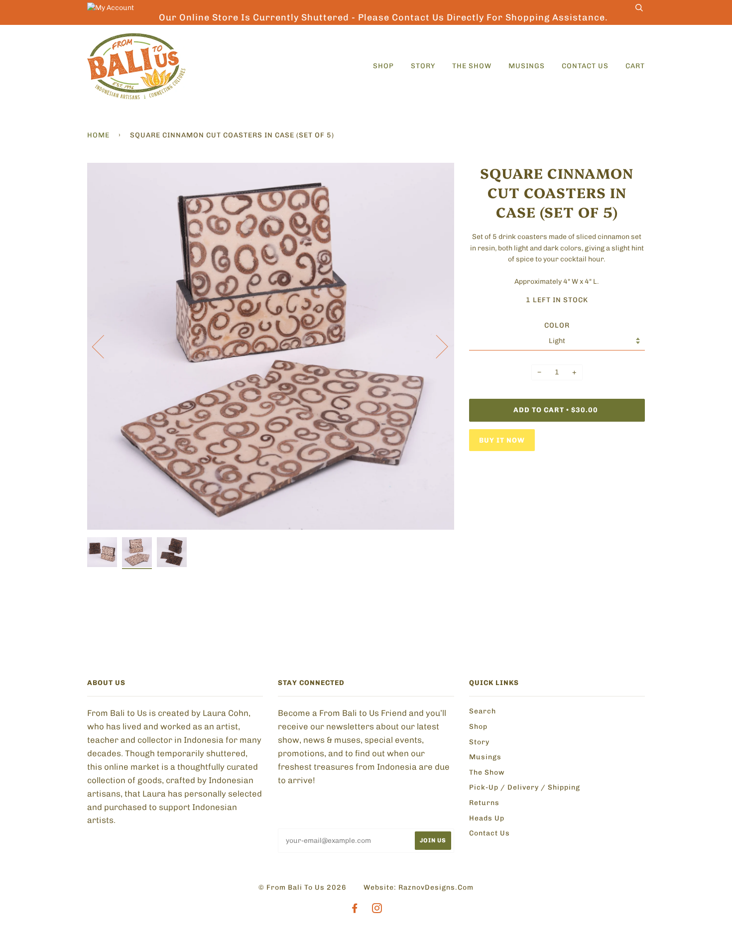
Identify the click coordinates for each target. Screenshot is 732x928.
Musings (526, 66)
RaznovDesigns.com (436, 887)
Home (98, 135)
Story (423, 66)
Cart (635, 66)
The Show (471, 66)
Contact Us (585, 66)
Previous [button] (104, 346)
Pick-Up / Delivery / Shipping (524, 787)
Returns (484, 803)
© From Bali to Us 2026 (302, 887)
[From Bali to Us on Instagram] (377, 910)
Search (482, 711)
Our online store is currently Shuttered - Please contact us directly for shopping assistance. (383, 17)
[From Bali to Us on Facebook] (355, 910)
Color (557, 325)
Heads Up (486, 818)
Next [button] (436, 346)
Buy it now (502, 440)
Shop (383, 66)
